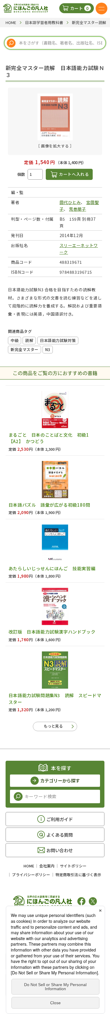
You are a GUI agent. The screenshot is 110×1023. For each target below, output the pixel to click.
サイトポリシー (73, 866)
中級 (14, 340)
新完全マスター (24, 349)
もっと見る (53, 726)
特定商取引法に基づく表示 (78, 874)
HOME (28, 866)
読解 (29, 340)
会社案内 (47, 866)
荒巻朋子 (77, 209)
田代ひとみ (70, 202)
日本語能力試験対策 (58, 340)
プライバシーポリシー (31, 874)
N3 (47, 349)
